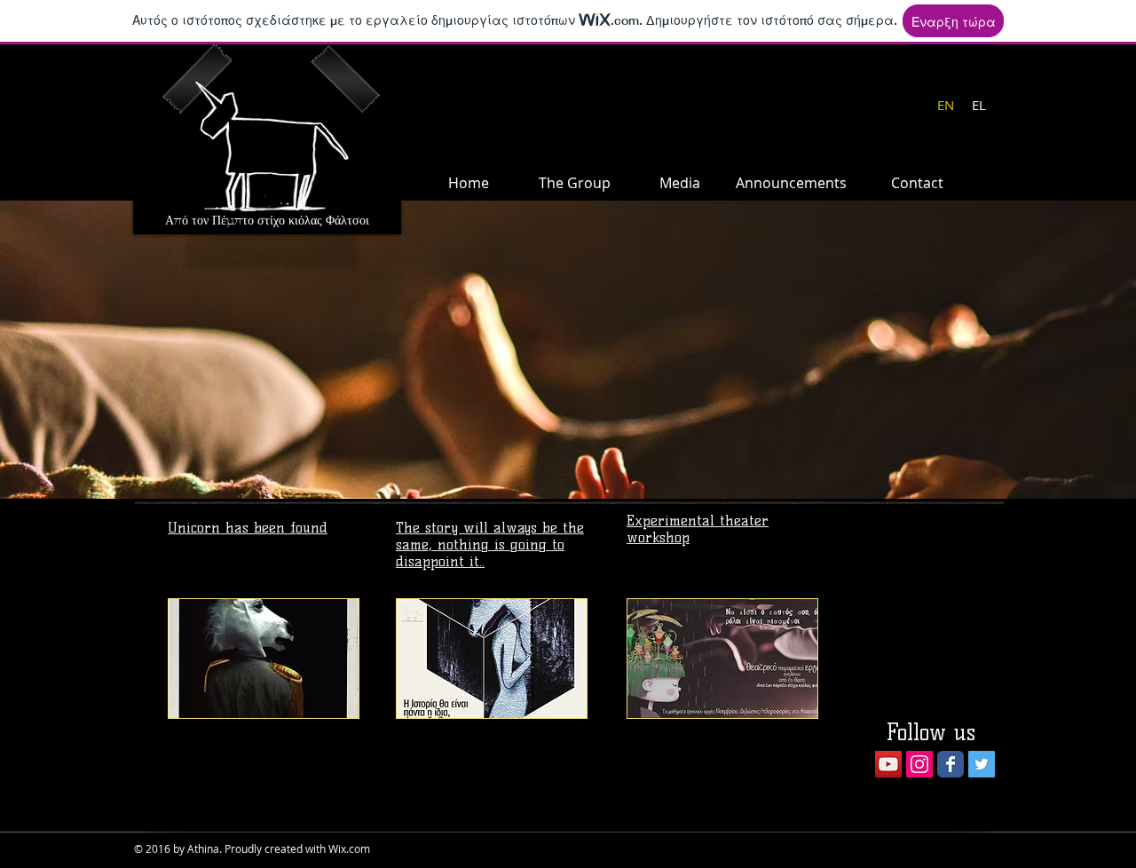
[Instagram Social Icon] (919, 764)
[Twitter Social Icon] (981, 764)
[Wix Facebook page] (950, 764)
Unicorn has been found (247, 527)
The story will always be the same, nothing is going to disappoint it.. (490, 544)
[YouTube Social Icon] (888, 764)
